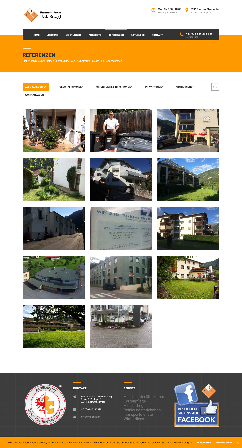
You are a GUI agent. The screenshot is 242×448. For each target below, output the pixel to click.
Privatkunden (154, 87)
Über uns (52, 35)
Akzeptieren (203, 442)
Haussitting (133, 405)
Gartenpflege (135, 401)
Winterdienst (185, 87)
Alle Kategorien (36, 87)
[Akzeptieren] (237, 442)
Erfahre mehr (224, 442)
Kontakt (157, 35)
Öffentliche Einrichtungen (114, 87)
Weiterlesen (39, 147)
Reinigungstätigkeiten (142, 410)
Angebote (95, 35)
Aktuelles (138, 35)
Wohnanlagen (34, 95)
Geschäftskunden (71, 87)
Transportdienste (138, 414)
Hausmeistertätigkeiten (144, 397)
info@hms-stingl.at (90, 416)
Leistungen (73, 35)
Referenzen (116, 35)
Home (36, 35)
